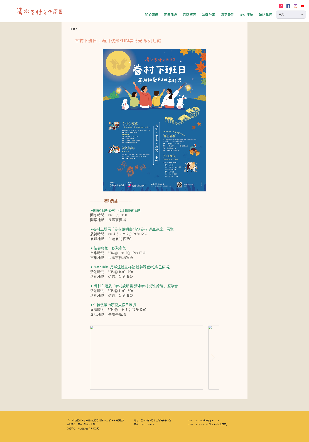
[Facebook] (288, 6)
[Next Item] (213, 357)
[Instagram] (295, 6)
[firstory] (281, 6)
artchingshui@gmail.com (207, 420)
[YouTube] (302, 6)
